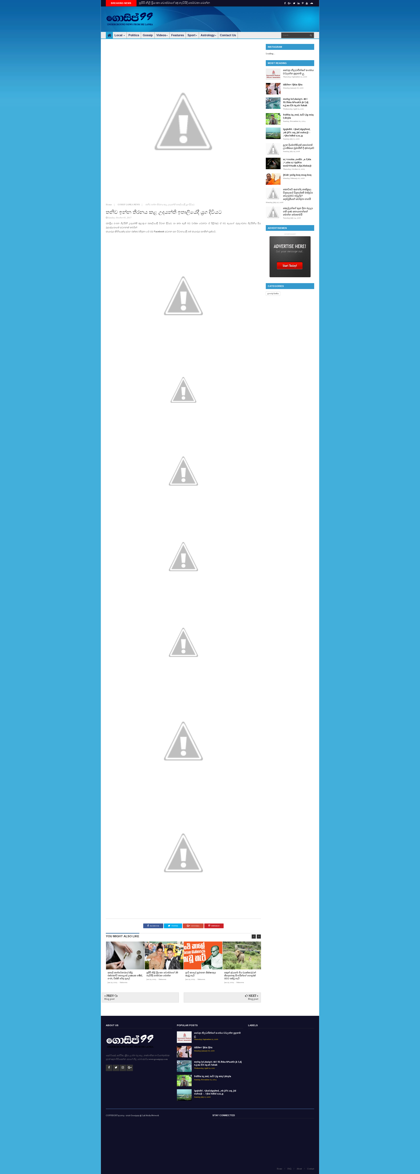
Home (109, 204)
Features (177, 35)
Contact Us (228, 35)
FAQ (289, 1169)
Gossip (148, 35)
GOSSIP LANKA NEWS (129, 204)
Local (119, 35)
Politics (133, 35)
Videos (161, 35)
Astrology (208, 35)
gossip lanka (273, 293)
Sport (191, 35)
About (299, 1169)
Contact (310, 1169)
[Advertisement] (254, 16)
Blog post (109, 999)
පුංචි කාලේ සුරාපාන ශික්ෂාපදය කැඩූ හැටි (164, 3)
